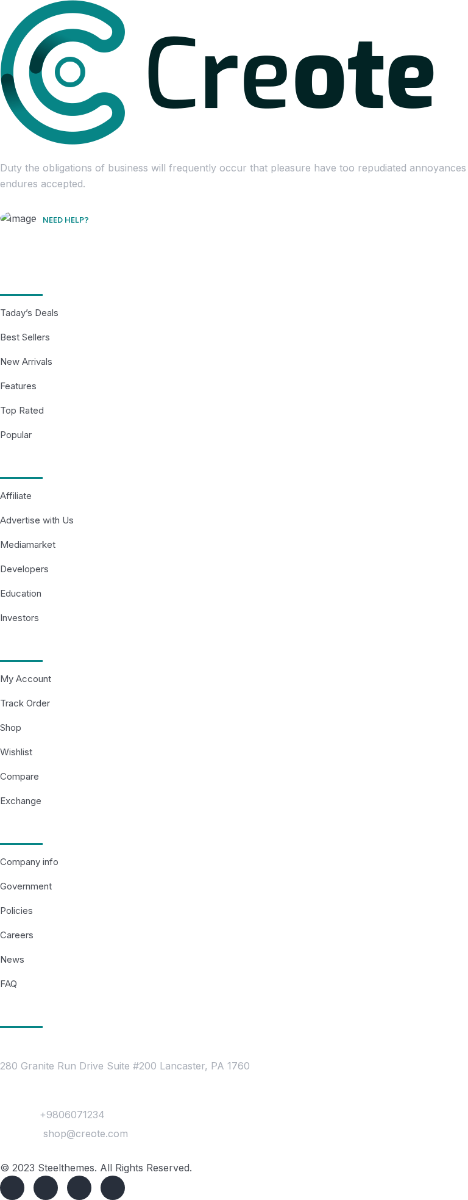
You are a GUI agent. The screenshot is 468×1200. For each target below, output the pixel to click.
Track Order (25, 703)
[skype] (79, 1188)
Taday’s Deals (29, 312)
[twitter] (46, 1188)
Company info (29, 862)
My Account (25, 678)
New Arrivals (26, 361)
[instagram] (113, 1188)
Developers (24, 569)
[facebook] (12, 1188)
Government (26, 886)
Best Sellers (25, 337)
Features (18, 386)
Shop (10, 727)
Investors (19, 617)
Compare (19, 776)
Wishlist (16, 752)
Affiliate (16, 495)
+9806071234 (72, 1114)
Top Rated (22, 410)
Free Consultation (90, 237)
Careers (17, 935)
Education (20, 593)
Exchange (20, 801)
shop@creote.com (85, 1133)
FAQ (8, 984)
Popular (16, 434)
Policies (16, 910)
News (12, 959)
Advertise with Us (37, 520)
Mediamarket (27, 544)
